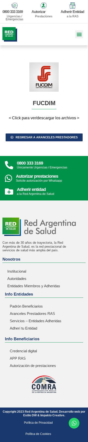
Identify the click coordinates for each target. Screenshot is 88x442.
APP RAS (18, 358)
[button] (79, 34)
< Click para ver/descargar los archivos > (44, 118)
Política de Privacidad (38, 422)
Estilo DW (30, 415)
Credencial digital (23, 351)
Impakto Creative (52, 415)
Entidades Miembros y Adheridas (33, 286)
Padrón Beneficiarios (26, 306)
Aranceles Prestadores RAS (32, 313)
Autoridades (16, 278)
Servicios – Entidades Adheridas (35, 321)
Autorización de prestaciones (33, 366)
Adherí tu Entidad (23, 328)
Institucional (16, 271)
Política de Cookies (38, 434)
